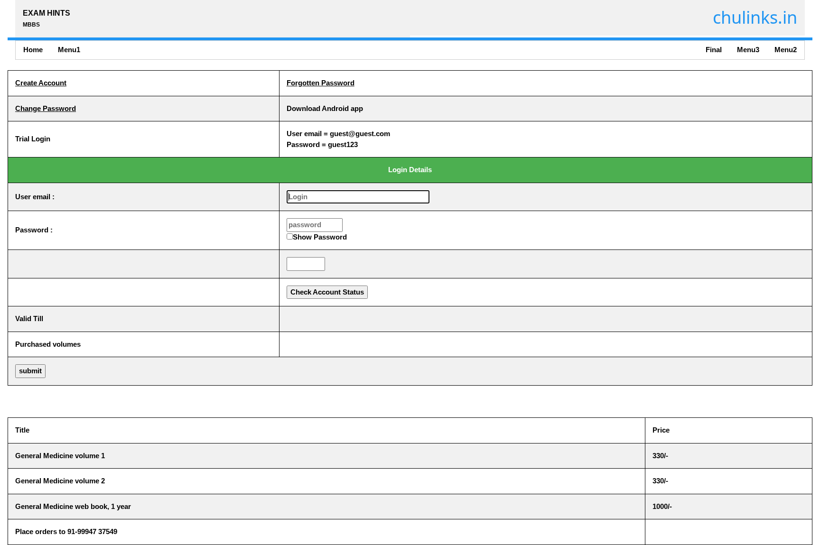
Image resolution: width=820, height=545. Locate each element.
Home (33, 50)
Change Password (45, 108)
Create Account (40, 83)
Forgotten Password (320, 83)
